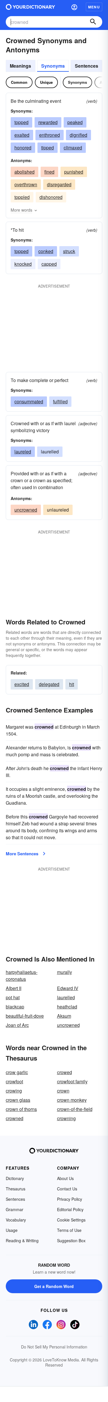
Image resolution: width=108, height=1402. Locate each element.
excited (21, 684)
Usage (12, 1230)
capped (49, 264)
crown (63, 1090)
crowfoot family (72, 1081)
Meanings (20, 65)
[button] (74, 7)
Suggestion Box (71, 1240)
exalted (21, 135)
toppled (22, 197)
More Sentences (22, 853)
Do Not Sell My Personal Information (54, 1347)
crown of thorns (21, 1109)
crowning (66, 1118)
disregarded (59, 184)
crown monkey (72, 1100)
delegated (49, 684)
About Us (65, 1178)
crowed (64, 1072)
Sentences (86, 65)
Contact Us (67, 1189)
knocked (23, 264)
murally (64, 972)
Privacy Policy (69, 1199)
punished (73, 171)
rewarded (48, 122)
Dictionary (15, 1178)
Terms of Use (69, 1230)
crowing (14, 1090)
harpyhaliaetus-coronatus (21, 975)
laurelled (66, 997)
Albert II (13, 988)
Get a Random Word (54, 1286)
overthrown (25, 184)
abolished (24, 171)
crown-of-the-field (74, 1109)
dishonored (50, 197)
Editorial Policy (70, 1209)
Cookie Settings (71, 1220)
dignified (78, 135)
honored (22, 147)
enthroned (49, 135)
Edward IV (67, 988)
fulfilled (60, 401)
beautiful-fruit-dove (25, 1015)
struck (69, 251)
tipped (47, 147)
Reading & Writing (22, 1240)
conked (45, 251)
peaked (75, 122)
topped (21, 122)
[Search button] (93, 22)
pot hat (13, 997)
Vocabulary (16, 1220)
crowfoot (14, 1081)
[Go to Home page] (30, 6)
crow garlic (17, 1072)
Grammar (14, 1209)
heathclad (67, 1006)
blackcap (15, 1006)
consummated (28, 401)
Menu (94, 7)
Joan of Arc (17, 1025)
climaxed (73, 147)
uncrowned (25, 509)
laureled (22, 451)
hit (71, 684)
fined (49, 171)
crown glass (18, 1100)
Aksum (64, 1015)
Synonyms (53, 65)
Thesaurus (15, 1189)
